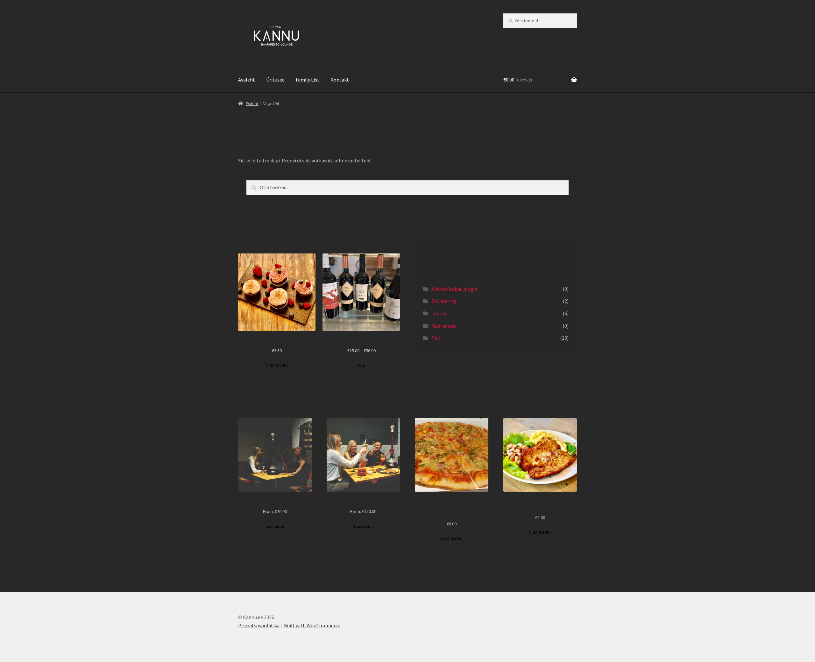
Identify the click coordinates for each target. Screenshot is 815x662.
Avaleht (246, 79)
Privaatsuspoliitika (259, 625)
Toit (436, 338)
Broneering (443, 301)
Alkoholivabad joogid (454, 289)
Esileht (252, 103)
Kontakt (339, 79)
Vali (361, 365)
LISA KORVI (277, 365)
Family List (307, 79)
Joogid (438, 313)
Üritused (275, 79)
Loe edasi (275, 526)
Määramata (444, 326)
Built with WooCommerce (312, 625)
